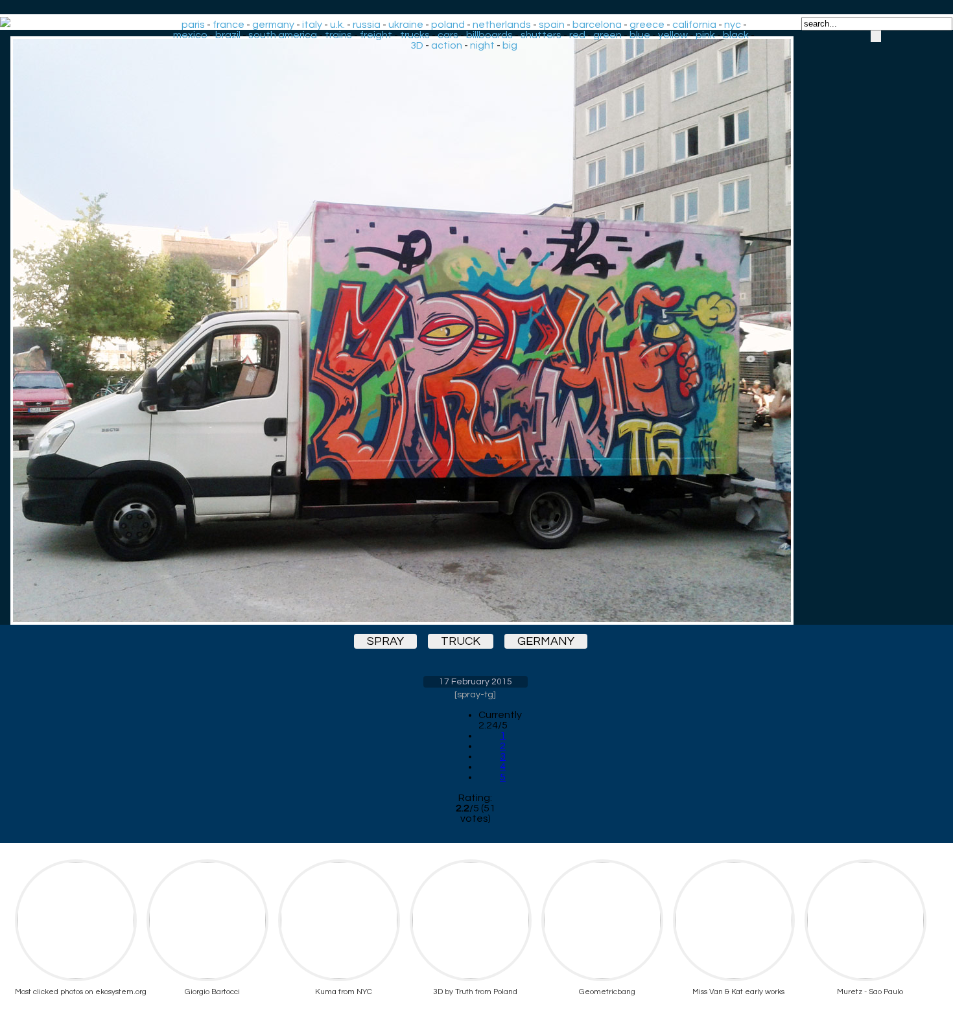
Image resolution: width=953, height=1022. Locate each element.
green (607, 35)
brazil (228, 35)
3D (416, 45)
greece (647, 24)
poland (448, 24)
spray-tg (475, 694)
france (228, 24)
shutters (541, 35)
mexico (190, 35)
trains (338, 35)
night (482, 45)
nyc (732, 24)
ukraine (405, 24)
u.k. (337, 24)
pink (705, 35)
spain (552, 24)
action (446, 45)
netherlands (502, 24)
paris (193, 24)
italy (312, 24)
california (694, 24)
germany (273, 24)
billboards (489, 35)
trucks (415, 35)
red (577, 35)
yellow (673, 35)
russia (367, 24)
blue (639, 35)
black (736, 35)
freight (376, 35)
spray (385, 641)
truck (460, 641)
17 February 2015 (475, 681)
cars (448, 35)
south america (282, 35)
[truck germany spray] (475, 330)
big (509, 45)
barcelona (597, 24)
